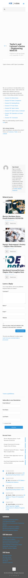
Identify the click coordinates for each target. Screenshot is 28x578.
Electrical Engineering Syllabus (10, 530)
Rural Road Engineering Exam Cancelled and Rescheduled (14, 462)
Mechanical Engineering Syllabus (11, 528)
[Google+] (12, 575)
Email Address (6, 403)
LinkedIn (5, 133)
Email (4, 311)
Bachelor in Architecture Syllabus (11, 526)
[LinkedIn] (16, 575)
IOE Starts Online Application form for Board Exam (13, 456)
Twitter (16, 132)
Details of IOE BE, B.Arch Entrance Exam (13, 537)
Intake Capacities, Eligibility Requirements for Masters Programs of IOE (15, 507)
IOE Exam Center (7, 557)
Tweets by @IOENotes (8, 393)
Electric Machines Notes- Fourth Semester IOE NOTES (13, 217)
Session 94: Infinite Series (11, 98)
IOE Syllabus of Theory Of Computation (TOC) (15, 496)
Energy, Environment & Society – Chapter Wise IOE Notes (14, 245)
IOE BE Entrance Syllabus (9, 539)
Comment (6, 291)
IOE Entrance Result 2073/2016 (10, 543)
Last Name (5, 416)
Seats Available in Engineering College (12, 544)
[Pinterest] (18, 575)
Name (5, 305)
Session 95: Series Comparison (13, 100)
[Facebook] (10, 575)
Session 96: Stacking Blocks (12, 103)
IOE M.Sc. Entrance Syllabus (10, 548)
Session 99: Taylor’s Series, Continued (14, 111)
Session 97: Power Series (11, 105)
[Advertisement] (14, 28)
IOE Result (5, 560)
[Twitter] (14, 575)
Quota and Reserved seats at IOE (11, 541)
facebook (14, 190)
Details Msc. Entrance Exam (10, 546)
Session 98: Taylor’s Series (12, 108)
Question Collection (8, 562)
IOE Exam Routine (7, 555)
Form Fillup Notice (7, 559)
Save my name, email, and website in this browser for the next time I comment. (13, 326)
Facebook (10, 132)
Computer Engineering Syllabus (10, 519)
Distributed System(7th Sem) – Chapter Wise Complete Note (14, 271)
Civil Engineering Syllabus (9, 521)
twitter (15, 188)
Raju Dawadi (21, 53)
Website (5, 317)
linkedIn (20, 188)
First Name (5, 409)
